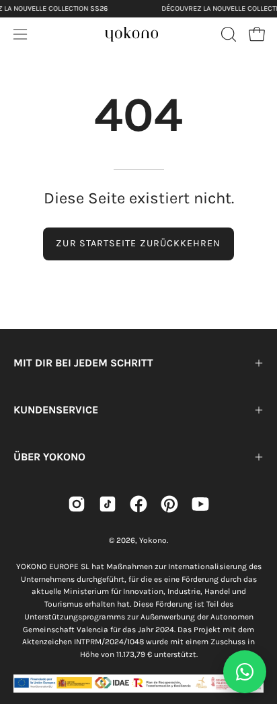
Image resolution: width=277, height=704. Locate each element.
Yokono (153, 540)
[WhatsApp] (244, 671)
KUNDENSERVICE (55, 409)
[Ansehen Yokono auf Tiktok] (107, 504)
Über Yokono (49, 456)
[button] (227, 34)
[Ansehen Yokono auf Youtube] (200, 504)
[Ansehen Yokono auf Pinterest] (169, 504)
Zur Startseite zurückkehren (138, 243)
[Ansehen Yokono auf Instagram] (77, 504)
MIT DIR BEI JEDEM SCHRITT (83, 362)
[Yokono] (132, 32)
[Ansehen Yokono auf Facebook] (138, 504)
